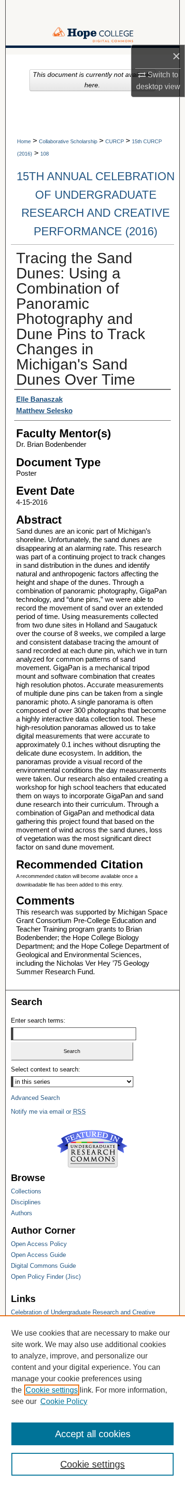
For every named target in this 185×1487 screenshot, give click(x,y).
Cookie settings (52, 1390)
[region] (92, 1401)
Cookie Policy (63, 1401)
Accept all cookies (92, 1434)
